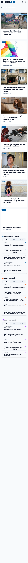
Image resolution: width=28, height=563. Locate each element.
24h (6, 239)
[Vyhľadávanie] (22, 2)
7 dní (14, 239)
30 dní (21, 239)
